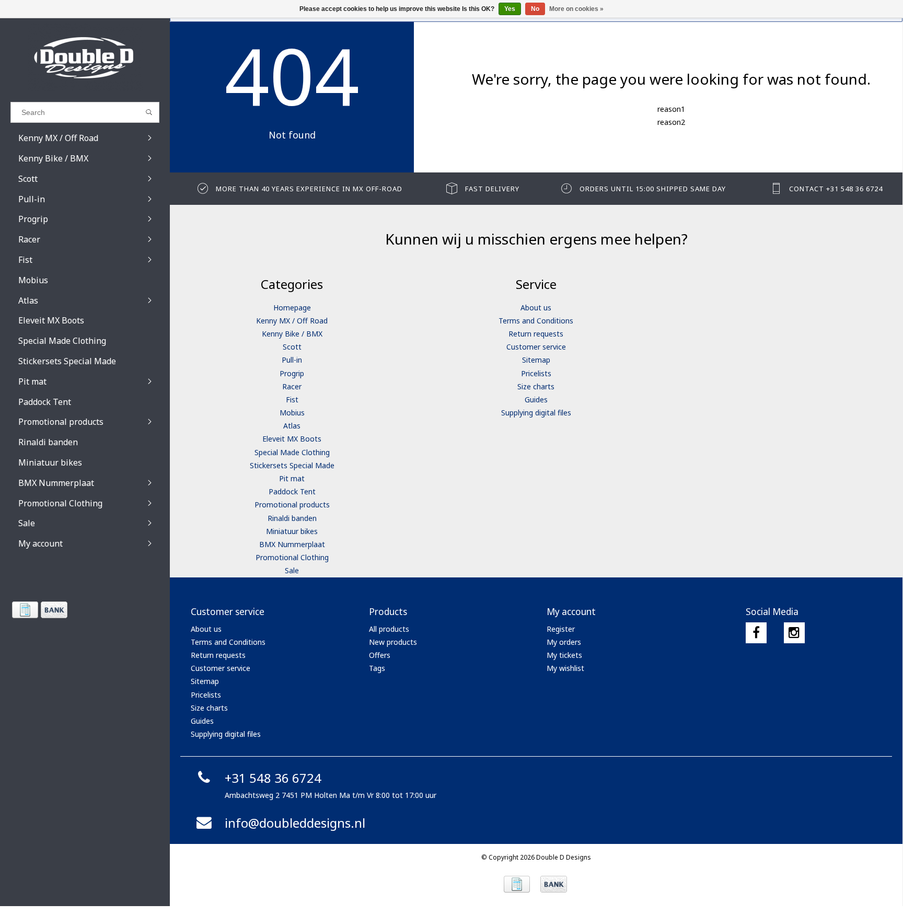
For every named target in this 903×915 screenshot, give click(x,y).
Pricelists (536, 373)
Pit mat (292, 478)
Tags (377, 668)
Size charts (535, 386)
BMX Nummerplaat (292, 544)
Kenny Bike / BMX (292, 334)
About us (535, 307)
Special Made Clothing (292, 452)
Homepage (292, 307)
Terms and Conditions (536, 321)
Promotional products (292, 504)
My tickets (564, 655)
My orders (564, 642)
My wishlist (565, 668)
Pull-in (292, 360)
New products (393, 642)
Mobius (292, 413)
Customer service (536, 347)
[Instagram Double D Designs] (794, 632)
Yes (509, 9)
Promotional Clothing (292, 557)
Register (561, 629)
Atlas (291, 426)
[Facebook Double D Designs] (756, 632)
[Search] (149, 112)
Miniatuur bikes (292, 531)
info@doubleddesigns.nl (295, 822)
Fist (292, 399)
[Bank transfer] (53, 609)
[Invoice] (25, 609)
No (535, 9)
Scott (292, 347)
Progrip (292, 373)
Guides (536, 399)
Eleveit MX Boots (291, 439)
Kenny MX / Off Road (292, 321)
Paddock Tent (292, 491)
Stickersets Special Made (292, 465)
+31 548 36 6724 (273, 777)
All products (389, 629)
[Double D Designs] (85, 57)
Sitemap (536, 360)
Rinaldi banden (292, 518)
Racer (292, 386)
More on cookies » (576, 9)
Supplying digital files (536, 413)
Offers (379, 655)
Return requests (535, 334)
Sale (292, 570)
